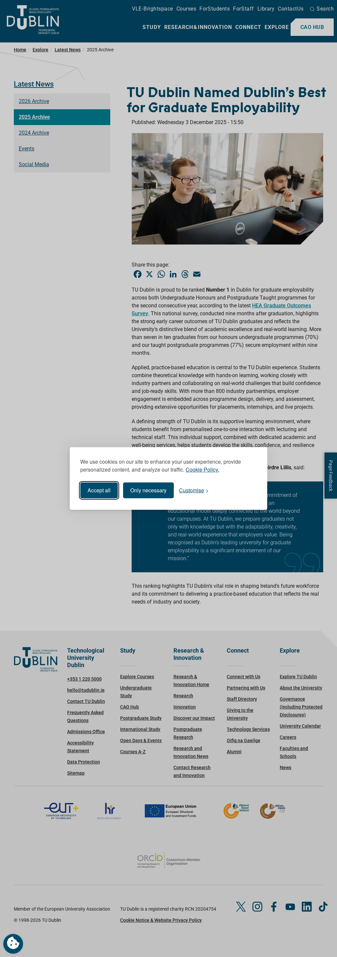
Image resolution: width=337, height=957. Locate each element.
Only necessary (148, 490)
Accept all (99, 490)
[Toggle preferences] (13, 944)
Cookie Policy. (202, 469)
